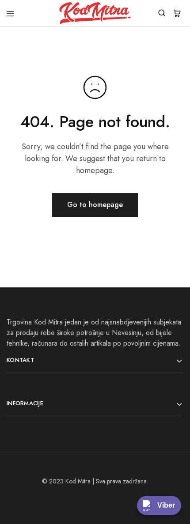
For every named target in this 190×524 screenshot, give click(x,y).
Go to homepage (95, 205)
